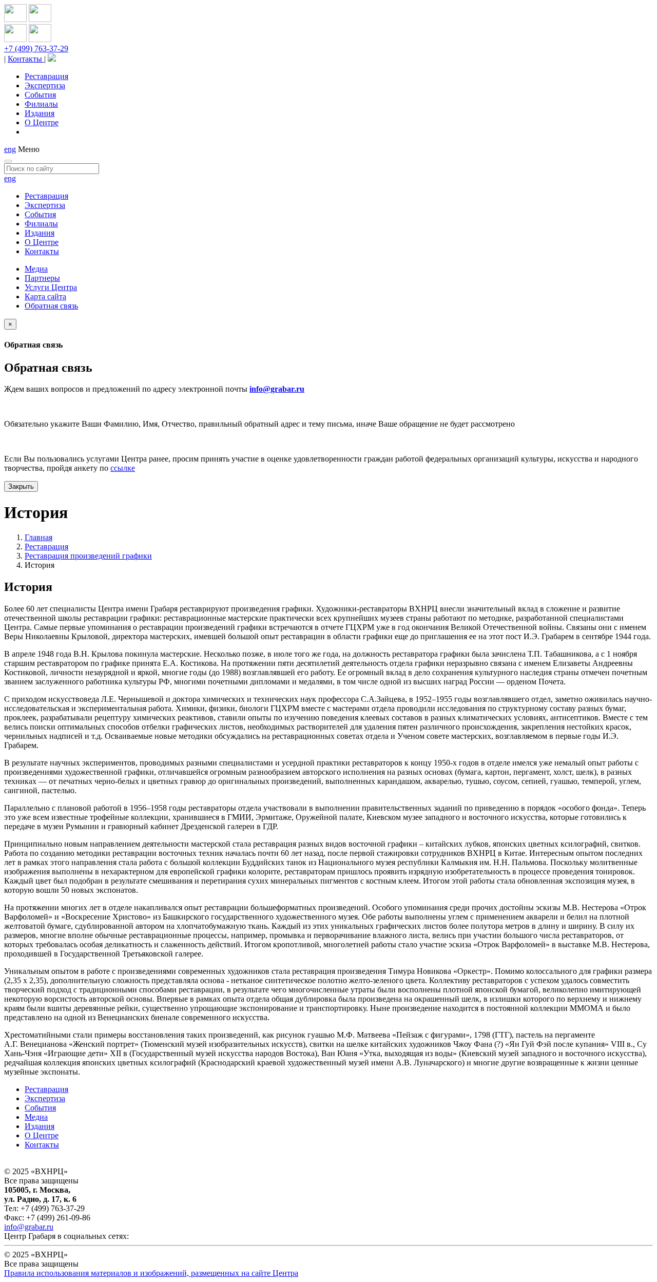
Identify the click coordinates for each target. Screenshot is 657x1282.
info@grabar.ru (276, 389)
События (40, 94)
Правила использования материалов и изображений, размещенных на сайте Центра (151, 1273)
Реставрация (46, 76)
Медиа (36, 268)
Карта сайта (45, 296)
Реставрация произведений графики (88, 555)
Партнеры (42, 278)
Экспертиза (45, 85)
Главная (38, 537)
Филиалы (41, 104)
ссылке (122, 468)
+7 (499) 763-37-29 (36, 48)
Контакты (26, 58)
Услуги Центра (51, 287)
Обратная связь (51, 305)
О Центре (42, 122)
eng (10, 149)
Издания (39, 113)
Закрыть (21, 486)
